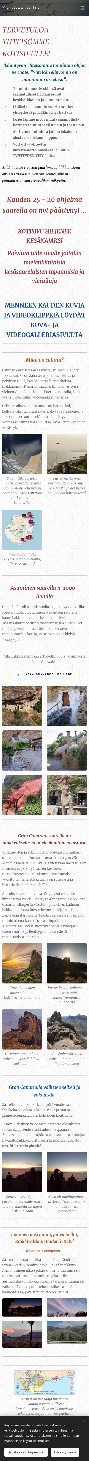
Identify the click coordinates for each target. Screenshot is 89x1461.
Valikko (82, 8)
